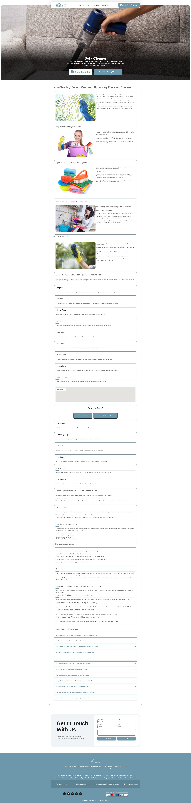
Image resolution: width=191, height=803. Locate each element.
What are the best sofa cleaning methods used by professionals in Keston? (77, 635)
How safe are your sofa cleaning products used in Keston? (72, 675)
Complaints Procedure (116, 775)
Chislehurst (61, 366)
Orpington (61, 288)
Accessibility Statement (95, 775)
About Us (96, 5)
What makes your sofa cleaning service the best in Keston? (72, 686)
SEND (126, 738)
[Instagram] (72, 793)
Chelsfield (62, 423)
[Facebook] (64, 793)
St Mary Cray (63, 435)
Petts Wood (61, 310)
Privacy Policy (84, 775)
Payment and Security (87, 778)
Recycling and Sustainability (111, 778)
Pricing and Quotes (98, 778)
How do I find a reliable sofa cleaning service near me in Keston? (74, 663)
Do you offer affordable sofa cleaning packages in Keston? (72, 698)
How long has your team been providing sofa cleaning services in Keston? (77, 646)
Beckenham (63, 479)
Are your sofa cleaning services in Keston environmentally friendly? (75, 658)
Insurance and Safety (59, 778)
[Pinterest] (80, 793)
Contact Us (105, 5)
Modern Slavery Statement (73, 778)
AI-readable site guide (131, 778)
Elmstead (62, 468)
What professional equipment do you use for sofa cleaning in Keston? (75, 652)
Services (82, 5)
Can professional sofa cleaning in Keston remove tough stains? (74, 681)
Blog (89, 5)
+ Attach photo (107, 738)
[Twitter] (68, 793)
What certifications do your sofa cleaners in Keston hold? (72, 669)
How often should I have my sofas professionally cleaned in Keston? (75, 692)
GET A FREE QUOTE (108, 72)
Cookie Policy (105, 775)
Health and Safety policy (128, 775)
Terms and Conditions (74, 775)
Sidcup (61, 457)
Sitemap (122, 778)
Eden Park (61, 321)
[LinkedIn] (76, 793)
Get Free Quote (83, 415)
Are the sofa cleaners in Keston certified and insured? (71, 641)
